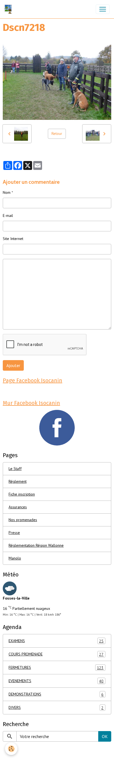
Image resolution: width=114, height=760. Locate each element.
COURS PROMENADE (56, 654)
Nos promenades (23, 519)
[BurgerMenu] (103, 9)
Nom (7, 192)
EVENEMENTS (56, 681)
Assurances (18, 506)
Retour (56, 133)
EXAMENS (56, 640)
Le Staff (15, 468)
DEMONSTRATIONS (56, 694)
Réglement (18, 481)
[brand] (9, 9)
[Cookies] (11, 748)
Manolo (15, 558)
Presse (14, 532)
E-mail (8, 215)
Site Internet (13, 238)
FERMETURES (56, 667)
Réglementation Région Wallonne (36, 545)
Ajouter (13, 365)
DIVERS (56, 707)
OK (105, 736)
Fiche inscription (22, 494)
